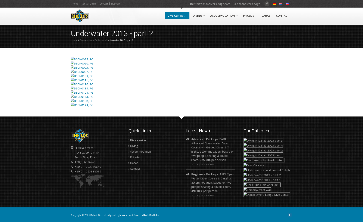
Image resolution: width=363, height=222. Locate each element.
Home (75, 3)
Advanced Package (204, 139)
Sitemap (115, 3)
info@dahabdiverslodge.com (211, 3)
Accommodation (222, 15)
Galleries (99, 40)
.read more (209, 164)
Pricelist (249, 15)
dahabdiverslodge (248, 3)
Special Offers (88, 3)
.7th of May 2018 (198, 164)
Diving (197, 15)
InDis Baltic (153, 215)
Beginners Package (204, 174)
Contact (104, 3)
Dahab (265, 15)
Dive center (176, 15)
